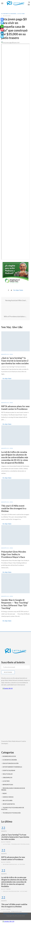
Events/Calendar (9, 770)
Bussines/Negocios (9, 756)
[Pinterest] (2, 29)
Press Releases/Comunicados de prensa (13, 789)
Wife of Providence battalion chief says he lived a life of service (15, 316)
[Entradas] (15, 309)
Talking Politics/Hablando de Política (12, 808)
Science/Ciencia (8, 797)
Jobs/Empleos (7, 777)
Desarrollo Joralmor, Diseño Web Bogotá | (15, 913)
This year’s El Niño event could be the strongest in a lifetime (13, 508)
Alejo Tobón (6, 842)
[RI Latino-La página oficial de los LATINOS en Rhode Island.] (15, 3)
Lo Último (21, 13)
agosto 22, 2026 (7, 354)
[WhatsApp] (2, 26)
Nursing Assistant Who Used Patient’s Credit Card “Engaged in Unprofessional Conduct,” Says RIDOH (16, 300)
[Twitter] (11, 290)
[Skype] (2, 36)
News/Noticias (8, 784)
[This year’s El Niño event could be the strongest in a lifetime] (15, 489)
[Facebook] (8, 290)
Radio (5, 793)
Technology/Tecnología (12, 813)
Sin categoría (7, 800)
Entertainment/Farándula (12, 767)
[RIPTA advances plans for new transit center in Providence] (15, 390)
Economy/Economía (8, 13)
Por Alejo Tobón (18, 290)
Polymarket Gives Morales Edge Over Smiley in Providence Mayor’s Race (13, 554)
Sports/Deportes (9, 804)
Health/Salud (7, 774)
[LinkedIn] (2, 33)
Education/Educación (10, 763)
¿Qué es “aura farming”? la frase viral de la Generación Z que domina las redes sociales (15, 361)
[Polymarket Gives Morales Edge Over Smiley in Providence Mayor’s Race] (15, 535)
